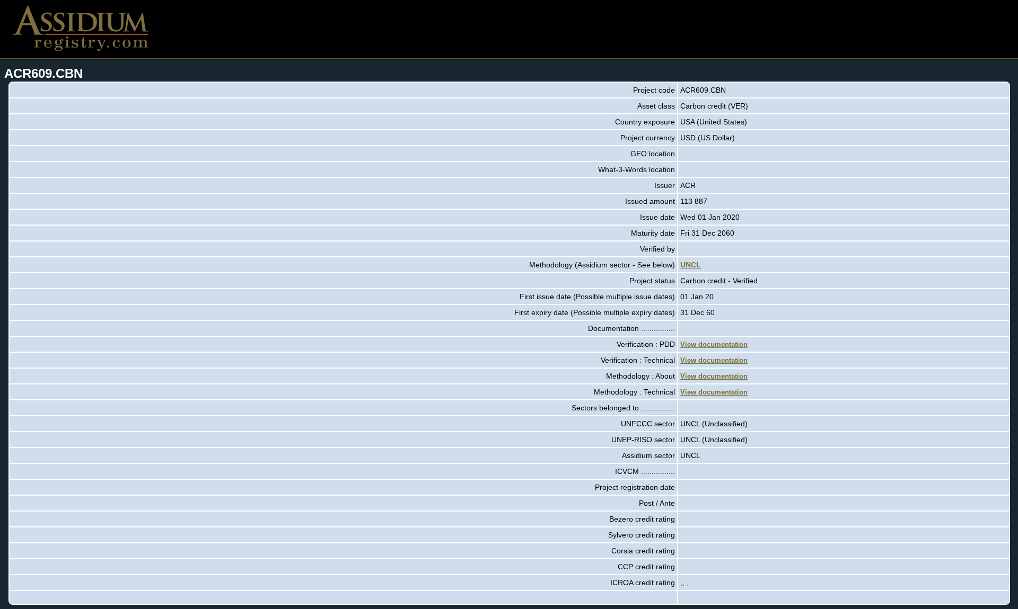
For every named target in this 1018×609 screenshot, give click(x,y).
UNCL (690, 265)
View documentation (714, 344)
